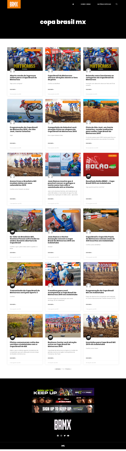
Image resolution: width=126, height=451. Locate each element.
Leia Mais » (13, 89)
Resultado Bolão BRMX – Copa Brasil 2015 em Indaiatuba (100, 182)
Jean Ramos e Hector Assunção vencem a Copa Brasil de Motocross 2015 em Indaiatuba (61, 240)
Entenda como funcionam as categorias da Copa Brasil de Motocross (100, 77)
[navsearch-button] (116, 4)
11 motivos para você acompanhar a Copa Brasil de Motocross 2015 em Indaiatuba (62, 292)
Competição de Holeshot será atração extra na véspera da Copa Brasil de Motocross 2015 (62, 129)
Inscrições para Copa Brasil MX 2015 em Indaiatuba (101, 343)
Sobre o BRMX (86, 4)
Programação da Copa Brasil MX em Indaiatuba (100, 291)
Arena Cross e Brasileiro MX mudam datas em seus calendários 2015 (23, 183)
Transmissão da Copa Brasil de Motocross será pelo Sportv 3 (25, 291)
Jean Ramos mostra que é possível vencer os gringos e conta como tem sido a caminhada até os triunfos (61, 184)
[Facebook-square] (58, 436)
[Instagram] (61, 436)
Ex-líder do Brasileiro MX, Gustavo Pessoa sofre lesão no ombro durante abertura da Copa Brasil (24, 240)
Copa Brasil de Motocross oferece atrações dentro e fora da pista (63, 77)
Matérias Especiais (104, 4)
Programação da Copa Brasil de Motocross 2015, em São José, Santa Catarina (24, 129)
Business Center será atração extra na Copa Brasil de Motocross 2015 (62, 344)
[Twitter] (65, 436)
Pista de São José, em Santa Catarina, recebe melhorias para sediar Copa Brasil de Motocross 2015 (99, 130)
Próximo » (68, 369)
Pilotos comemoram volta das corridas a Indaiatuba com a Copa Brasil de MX (24, 344)
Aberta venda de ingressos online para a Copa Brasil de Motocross (23, 77)
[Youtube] (68, 436)
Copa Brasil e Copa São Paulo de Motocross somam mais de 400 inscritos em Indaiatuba (100, 239)
